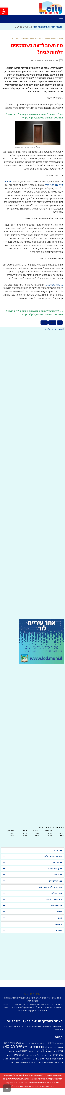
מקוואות (58, 924)
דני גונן (6, 1043)
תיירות (25, 1062)
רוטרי (21, 1059)
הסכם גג (50, 1047)
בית (59, 322)
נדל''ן (39, 1055)
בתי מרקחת (57, 862)
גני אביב (20, 1042)
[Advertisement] (32, 474)
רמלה (5, 1058)
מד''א (39, 1051)
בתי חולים (58, 850)
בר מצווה (33, 1043)
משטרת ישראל (14, 1051)
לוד (44, 1050)
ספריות (59, 930)
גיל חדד (27, 1043)
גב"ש (51, 1082)
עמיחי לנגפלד (57, 1058)
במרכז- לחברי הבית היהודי (18, 1082)
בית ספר (39, 1043)
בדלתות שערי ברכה (54, 284)
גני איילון (12, 1043)
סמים (26, 1055)
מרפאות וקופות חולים (53, 856)
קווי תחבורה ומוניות (54, 899)
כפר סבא (19, 1086)
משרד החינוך (47, 1055)
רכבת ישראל (13, 1058)
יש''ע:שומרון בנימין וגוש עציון (39, 1082)
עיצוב (44, 322)
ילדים (55, 1051)
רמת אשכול (50, 1062)
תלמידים (20, 1062)
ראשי (61, 38)
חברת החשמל (56, 906)
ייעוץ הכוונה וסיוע (55, 869)
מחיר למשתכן (32, 1051)
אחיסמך (45, 1043)
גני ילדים (58, 875)
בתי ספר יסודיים (55, 881)
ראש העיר (27, 1058)
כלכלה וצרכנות (49, 38)
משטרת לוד (58, 1054)
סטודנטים (32, 1055)
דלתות (52, 322)
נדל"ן (13, 1086)
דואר (60, 918)
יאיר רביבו (14, 1046)
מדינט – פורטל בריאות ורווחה (41, 1079)
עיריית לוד (11, 1054)
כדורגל (50, 1051)
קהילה (42, 1059)
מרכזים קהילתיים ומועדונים (50, 887)
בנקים (59, 912)
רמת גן (8, 1079)
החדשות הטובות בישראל (20, 1079)
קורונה (35, 1058)
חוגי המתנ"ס (57, 893)
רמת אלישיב (59, 1062)
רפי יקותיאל (41, 1062)
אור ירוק (51, 1043)
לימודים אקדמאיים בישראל (44, 1086)
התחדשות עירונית (37, 1047)
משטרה (24, 1051)
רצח (34, 1062)
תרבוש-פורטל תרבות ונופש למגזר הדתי (38, 1075)
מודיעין (54, 1079)
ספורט (21, 1054)
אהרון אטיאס (58, 1043)
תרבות (14, 1062)
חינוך (25, 1046)
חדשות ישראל (29, 1086)
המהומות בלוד (58, 1047)
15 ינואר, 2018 (37, 60)
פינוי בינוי (48, 1059)
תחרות (30, 1062)
